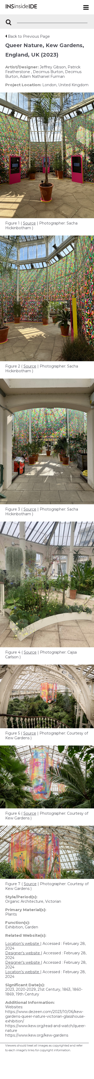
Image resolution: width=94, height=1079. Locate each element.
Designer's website (23, 953)
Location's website (22, 943)
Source (29, 223)
